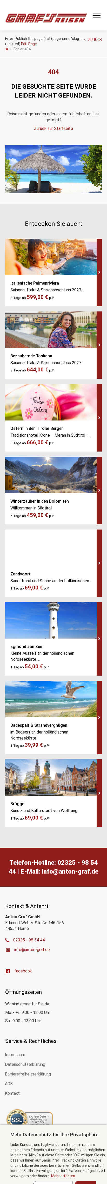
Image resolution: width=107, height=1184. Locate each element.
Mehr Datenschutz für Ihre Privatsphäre (54, 1135)
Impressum (15, 1054)
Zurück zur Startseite (53, 128)
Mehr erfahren (63, 1176)
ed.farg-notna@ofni (70, 871)
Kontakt (12, 1093)
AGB (9, 1083)
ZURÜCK (95, 40)
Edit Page (29, 44)
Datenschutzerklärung (25, 1064)
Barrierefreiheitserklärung (28, 1074)
